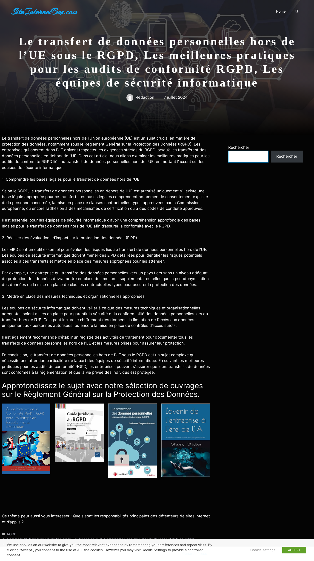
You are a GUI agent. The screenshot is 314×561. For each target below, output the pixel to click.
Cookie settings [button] (262, 550)
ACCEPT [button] (294, 550)
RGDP (11, 534)
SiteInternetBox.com (44, 11)
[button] (296, 11)
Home (281, 11)
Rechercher (238, 147)
